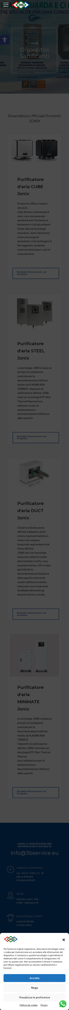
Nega (34, 987)
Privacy (44, 1005)
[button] (63, 940)
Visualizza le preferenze (34, 997)
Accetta (34, 978)
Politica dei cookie (29, 1005)
